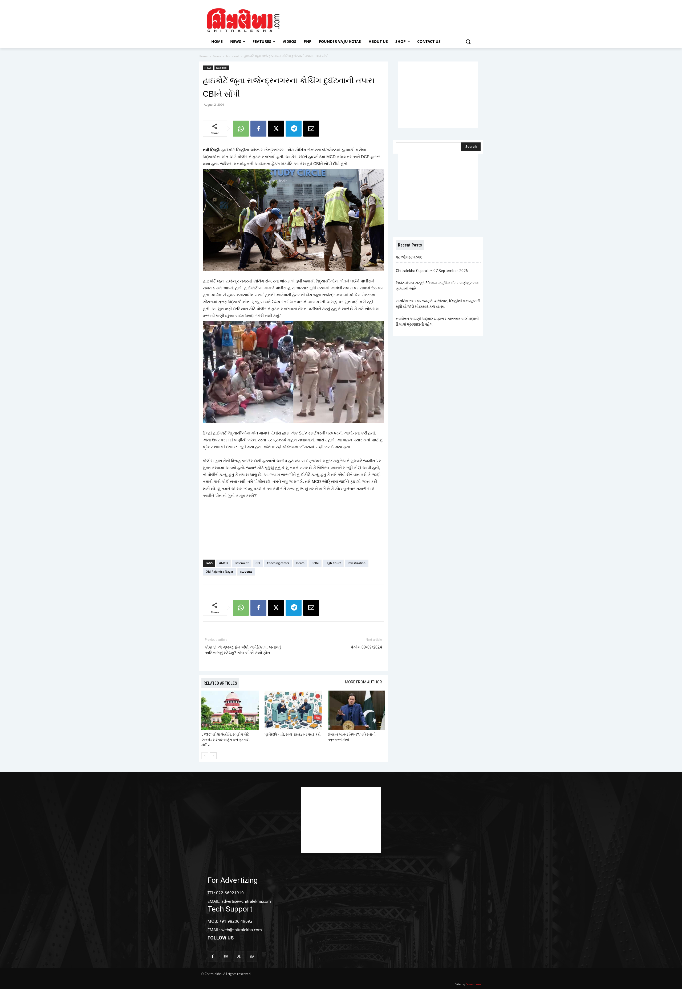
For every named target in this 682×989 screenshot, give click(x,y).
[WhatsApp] (241, 129)
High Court (333, 563)
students (246, 571)
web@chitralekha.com (241, 929)
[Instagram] (226, 956)
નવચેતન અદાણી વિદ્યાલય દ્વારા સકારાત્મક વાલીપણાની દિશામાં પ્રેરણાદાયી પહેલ (437, 321)
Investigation (357, 563)
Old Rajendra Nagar (219, 571)
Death (300, 563)
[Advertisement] (386, 19)
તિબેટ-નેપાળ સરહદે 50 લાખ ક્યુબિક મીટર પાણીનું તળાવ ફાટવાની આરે (437, 286)
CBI (257, 563)
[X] (276, 129)
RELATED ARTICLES (220, 683)
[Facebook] (258, 129)
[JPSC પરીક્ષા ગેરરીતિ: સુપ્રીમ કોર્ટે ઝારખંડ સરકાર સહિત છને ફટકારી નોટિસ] (230, 710)
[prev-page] (204, 755)
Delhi (315, 563)
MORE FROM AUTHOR (363, 682)
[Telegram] (294, 129)
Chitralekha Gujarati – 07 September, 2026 (432, 271)
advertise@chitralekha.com (246, 901)
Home (203, 56)
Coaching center (278, 563)
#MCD (223, 563)
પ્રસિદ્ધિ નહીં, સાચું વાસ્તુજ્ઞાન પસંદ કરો (292, 734)
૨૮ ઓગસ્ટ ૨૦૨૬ (409, 257)
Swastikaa (473, 984)
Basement (242, 563)
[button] (468, 41)
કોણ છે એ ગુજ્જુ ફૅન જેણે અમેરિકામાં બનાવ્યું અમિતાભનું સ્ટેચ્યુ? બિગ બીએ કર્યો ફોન (243, 650)
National (232, 56)
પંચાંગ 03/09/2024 (366, 647)
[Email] (311, 129)
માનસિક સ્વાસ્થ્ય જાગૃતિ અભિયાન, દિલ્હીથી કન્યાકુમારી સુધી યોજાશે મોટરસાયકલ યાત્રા (438, 304)
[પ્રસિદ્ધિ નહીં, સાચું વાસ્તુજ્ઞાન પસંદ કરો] (293, 710)
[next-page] (213, 755)
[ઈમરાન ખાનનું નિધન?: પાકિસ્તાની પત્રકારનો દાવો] (356, 710)
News (217, 56)
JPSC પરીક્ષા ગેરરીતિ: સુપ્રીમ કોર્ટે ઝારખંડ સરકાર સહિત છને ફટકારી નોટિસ (225, 739)
